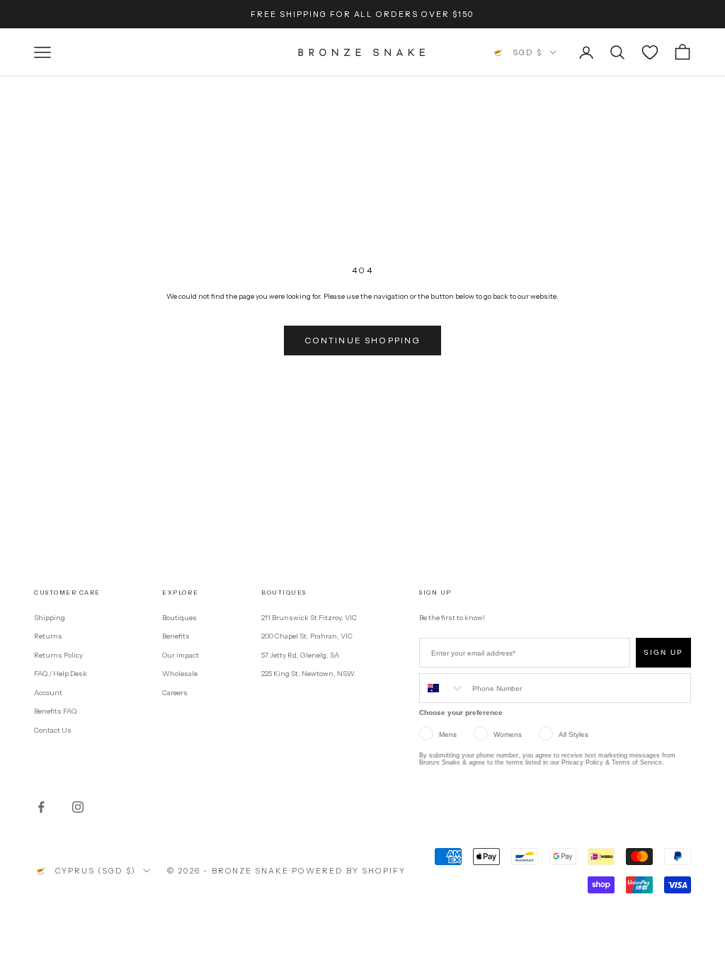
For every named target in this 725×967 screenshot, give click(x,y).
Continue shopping (362, 340)
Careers (175, 692)
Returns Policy (58, 655)
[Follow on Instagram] (78, 807)
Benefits (176, 636)
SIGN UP (663, 652)
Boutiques (179, 617)
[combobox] (442, 688)
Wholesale (180, 673)
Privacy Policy (582, 762)
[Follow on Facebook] (41, 807)
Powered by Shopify (349, 871)
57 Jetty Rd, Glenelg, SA (300, 655)
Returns (48, 636)
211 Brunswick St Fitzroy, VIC (309, 617)
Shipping (49, 617)
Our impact (180, 655)
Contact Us (53, 730)
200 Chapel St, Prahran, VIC (307, 636)
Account (48, 692)
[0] (650, 52)
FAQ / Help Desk (60, 673)
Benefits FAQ (55, 711)
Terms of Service (637, 762)
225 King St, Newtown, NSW (308, 673)
